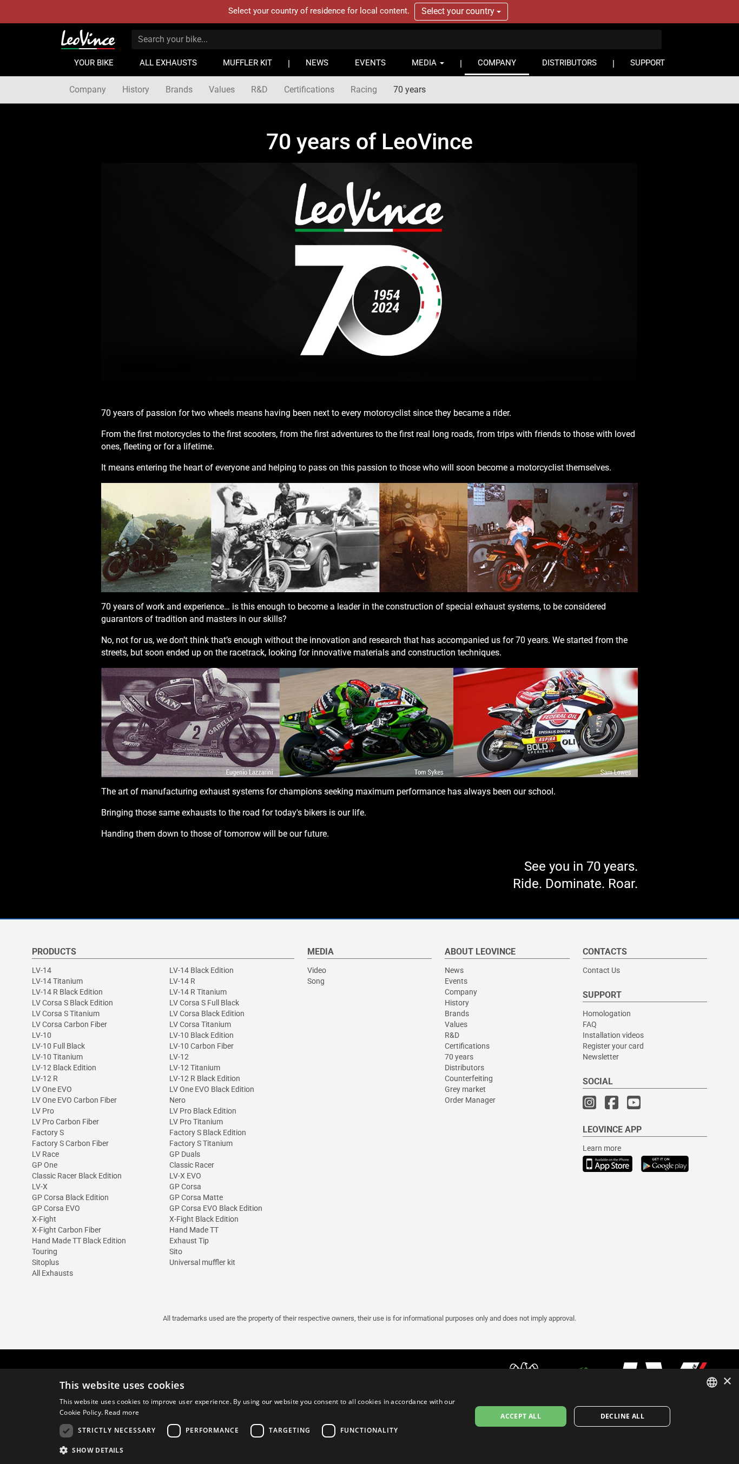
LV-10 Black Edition (201, 1035)
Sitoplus (45, 1262)
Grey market (465, 1089)
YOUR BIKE (94, 63)
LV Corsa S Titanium (66, 1013)
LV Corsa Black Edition (207, 1013)
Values (222, 89)
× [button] (727, 1381)
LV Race (45, 1154)
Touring (44, 1251)
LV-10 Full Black (58, 1046)
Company (87, 89)
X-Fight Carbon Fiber (66, 1229)
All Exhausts (52, 1273)
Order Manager (470, 1100)
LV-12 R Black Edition (204, 1078)
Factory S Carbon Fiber (70, 1143)
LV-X (40, 1186)
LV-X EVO (185, 1175)
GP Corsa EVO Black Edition (215, 1208)
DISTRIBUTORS (569, 63)
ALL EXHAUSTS (168, 63)
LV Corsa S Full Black (204, 1002)
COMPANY (497, 63)
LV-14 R (182, 981)
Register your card (613, 1046)
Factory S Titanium (201, 1143)
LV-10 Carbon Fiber (201, 1046)
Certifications (309, 89)
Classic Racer (191, 1165)
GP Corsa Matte (196, 1197)
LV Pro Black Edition (202, 1111)
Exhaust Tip (189, 1240)
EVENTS (370, 63)
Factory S (48, 1132)
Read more (121, 1412)
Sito (175, 1251)
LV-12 (179, 1056)
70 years (409, 89)
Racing (364, 89)
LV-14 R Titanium (198, 992)
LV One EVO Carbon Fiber (74, 1100)
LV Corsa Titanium (200, 1024)
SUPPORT (647, 63)
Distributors (464, 1067)
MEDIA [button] (425, 63)
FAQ (590, 1024)
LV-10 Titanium (57, 1056)
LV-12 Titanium (194, 1067)
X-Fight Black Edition (204, 1219)
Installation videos (613, 1035)
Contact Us (601, 970)
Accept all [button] (520, 1416)
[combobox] (712, 1382)
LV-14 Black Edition (201, 970)
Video (316, 970)
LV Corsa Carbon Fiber (69, 1024)
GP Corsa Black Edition (70, 1197)
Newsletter (601, 1056)
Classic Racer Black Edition (77, 1175)
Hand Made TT (194, 1229)
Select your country (459, 11)
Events (456, 981)
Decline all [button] (622, 1416)
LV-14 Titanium (57, 981)
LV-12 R (45, 1078)
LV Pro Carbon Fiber (65, 1121)
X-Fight (44, 1219)
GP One (44, 1165)
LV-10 (41, 1035)
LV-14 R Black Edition (67, 992)
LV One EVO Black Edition (211, 1089)
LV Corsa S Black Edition (72, 1002)
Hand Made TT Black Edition (79, 1240)
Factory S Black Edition (207, 1132)
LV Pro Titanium (196, 1121)
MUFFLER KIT (247, 63)
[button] (259, 1449)
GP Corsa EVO (56, 1208)
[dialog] (369, 1416)
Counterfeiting (469, 1078)
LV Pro (43, 1111)
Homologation (607, 1013)
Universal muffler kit (202, 1262)
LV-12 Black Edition (64, 1067)
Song (316, 981)
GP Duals (184, 1154)
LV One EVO (52, 1089)
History (135, 89)
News (454, 970)
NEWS (317, 63)
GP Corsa (185, 1186)
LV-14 (41, 970)
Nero (177, 1100)
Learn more (602, 1148)
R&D (259, 89)
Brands (179, 89)
